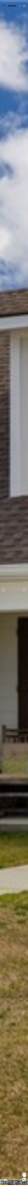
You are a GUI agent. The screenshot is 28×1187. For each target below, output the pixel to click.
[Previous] (3, 589)
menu (20, 5)
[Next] (24, 589)
